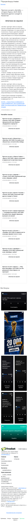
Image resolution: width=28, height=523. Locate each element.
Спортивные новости (6, 461)
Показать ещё (14, 286)
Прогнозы (3, 463)
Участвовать (14, 307)
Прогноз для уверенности (14, 133)
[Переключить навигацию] (26, 519)
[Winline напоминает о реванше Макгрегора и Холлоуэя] (7, 379)
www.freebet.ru (22, 488)
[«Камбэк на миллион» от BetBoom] (21, 412)
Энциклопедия (4, 465)
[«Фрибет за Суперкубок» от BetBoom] (21, 377)
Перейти (14, 438)
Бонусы (3, 459)
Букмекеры (3, 518)
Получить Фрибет (7, 386)
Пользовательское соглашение (14, 512)
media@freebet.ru (5, 454)
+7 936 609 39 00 (10, 501)
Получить (7, 420)
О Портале (16, 459)
